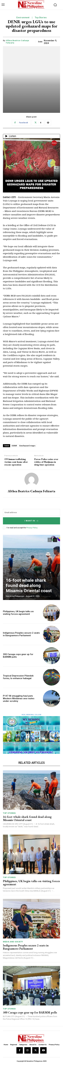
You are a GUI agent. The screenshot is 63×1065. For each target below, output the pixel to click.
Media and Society (13, 942)
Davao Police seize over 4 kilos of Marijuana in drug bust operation (46, 462)
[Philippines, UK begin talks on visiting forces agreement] (51, 612)
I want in (29, 521)
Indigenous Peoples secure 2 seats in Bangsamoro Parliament (21, 634)
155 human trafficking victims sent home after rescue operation (16, 462)
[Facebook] (19, 1050)
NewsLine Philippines (15, 596)
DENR (14, 446)
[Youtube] (43, 1050)
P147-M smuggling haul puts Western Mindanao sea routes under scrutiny (18, 698)
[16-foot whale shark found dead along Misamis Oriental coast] (31, 567)
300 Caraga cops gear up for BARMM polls (30, 1012)
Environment (22, 17)
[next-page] (55, 540)
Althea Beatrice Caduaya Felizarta (17, 41)
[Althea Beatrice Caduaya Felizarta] (31, 480)
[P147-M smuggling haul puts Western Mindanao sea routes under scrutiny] (51, 698)
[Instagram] (27, 1050)
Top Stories (41, 17)
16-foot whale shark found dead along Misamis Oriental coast (29, 585)
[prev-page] (50, 540)
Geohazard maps (27, 446)
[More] (48, 123)
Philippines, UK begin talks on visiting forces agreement (18, 612)
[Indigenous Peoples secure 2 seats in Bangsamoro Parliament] (51, 634)
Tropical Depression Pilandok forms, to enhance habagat (18, 677)
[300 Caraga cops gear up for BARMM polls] (51, 655)
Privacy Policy (31, 528)
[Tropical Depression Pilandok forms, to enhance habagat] (51, 677)
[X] (35, 1050)
